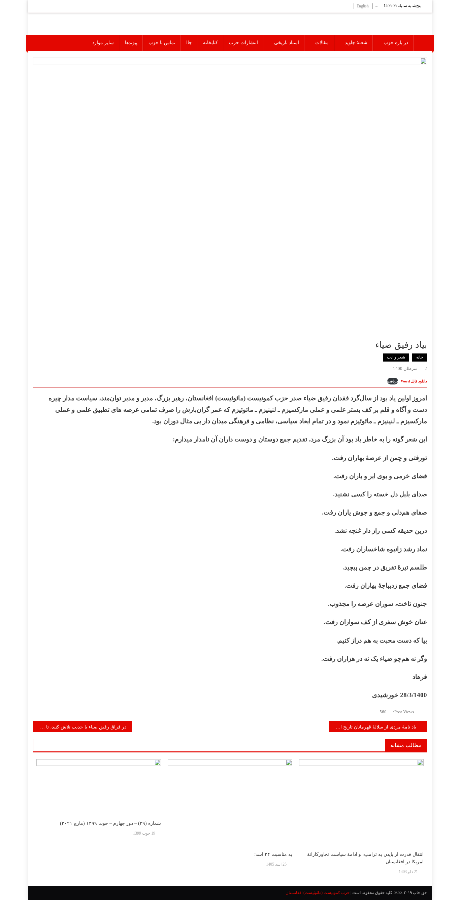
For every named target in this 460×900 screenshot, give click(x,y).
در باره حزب (396, 42)
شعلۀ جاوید (356, 42)
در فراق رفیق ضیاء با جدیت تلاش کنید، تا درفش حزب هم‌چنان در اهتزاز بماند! (79, 727)
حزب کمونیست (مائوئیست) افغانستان (318, 892)
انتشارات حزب (243, 42)
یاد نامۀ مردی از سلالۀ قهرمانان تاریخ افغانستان (373, 727)
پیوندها (131, 42)
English (363, 6)
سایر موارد (103, 42)
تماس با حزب (162, 42)
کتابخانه (210, 42)
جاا (189, 42)
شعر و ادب (396, 357)
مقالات (322, 42)
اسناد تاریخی (286, 42)
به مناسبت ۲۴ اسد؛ (273, 854)
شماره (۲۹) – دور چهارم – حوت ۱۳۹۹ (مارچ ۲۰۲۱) (110, 823)
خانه (419, 357)
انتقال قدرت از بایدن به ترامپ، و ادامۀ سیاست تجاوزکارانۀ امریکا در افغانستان (365, 858)
